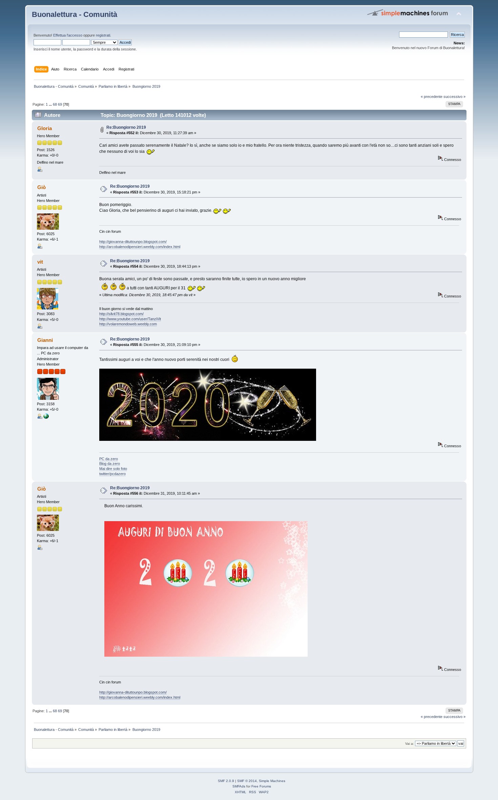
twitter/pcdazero (112, 474)
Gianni (45, 340)
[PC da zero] (46, 417)
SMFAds (238, 786)
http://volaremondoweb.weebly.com (128, 324)
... (51, 104)
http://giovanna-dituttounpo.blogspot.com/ (133, 242)
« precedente (431, 97)
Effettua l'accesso (67, 35)
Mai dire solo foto (113, 469)
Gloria (44, 128)
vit (40, 262)
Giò (41, 187)
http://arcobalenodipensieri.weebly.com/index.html (139, 247)
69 (60, 104)
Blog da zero (109, 463)
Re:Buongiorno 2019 (126, 127)
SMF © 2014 (247, 781)
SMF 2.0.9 (226, 781)
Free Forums (261, 786)
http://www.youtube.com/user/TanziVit (130, 319)
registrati (103, 35)
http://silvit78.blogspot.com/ (121, 314)
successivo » (454, 97)
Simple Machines (272, 781)
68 (55, 104)
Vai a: (409, 743)
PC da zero (108, 459)
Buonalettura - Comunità (74, 14)
